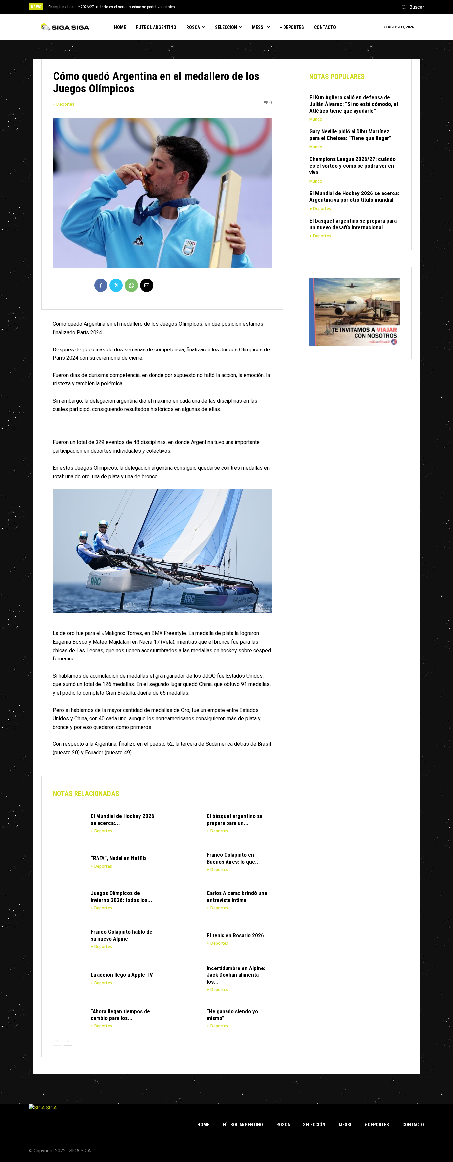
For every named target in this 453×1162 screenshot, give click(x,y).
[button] (411, 7)
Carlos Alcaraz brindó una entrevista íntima (237, 896)
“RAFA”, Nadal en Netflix (119, 858)
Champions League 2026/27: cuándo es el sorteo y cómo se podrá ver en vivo (111, 7)
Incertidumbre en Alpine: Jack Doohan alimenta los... (236, 975)
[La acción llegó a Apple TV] (68, 977)
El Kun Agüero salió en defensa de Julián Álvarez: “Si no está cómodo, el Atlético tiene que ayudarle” (353, 104)
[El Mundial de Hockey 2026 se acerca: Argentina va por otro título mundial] (68, 823)
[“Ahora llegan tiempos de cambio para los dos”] (68, 1018)
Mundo (315, 119)
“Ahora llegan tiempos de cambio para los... (120, 1014)
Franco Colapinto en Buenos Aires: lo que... (233, 858)
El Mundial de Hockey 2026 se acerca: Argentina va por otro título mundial (354, 196)
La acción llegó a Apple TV (122, 974)
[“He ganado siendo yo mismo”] (184, 1018)
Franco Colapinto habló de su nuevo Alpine (121, 935)
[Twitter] (116, 285)
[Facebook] (100, 285)
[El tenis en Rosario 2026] (184, 938)
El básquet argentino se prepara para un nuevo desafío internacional (353, 224)
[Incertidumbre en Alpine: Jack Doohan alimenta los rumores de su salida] (184, 977)
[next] (248, 7)
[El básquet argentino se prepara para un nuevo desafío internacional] (184, 823)
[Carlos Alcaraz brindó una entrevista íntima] (184, 900)
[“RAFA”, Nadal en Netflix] (68, 861)
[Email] (146, 285)
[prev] (238, 7)
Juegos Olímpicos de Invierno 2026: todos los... (121, 896)
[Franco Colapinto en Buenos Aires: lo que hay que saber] (184, 861)
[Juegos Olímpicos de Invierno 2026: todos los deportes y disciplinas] (68, 900)
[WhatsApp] (131, 285)
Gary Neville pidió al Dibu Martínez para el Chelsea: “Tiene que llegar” (350, 134)
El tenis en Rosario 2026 (235, 935)
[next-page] (68, 1041)
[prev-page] (57, 1041)
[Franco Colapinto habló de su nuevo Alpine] (68, 938)
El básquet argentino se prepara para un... (235, 819)
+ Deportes (63, 104)
